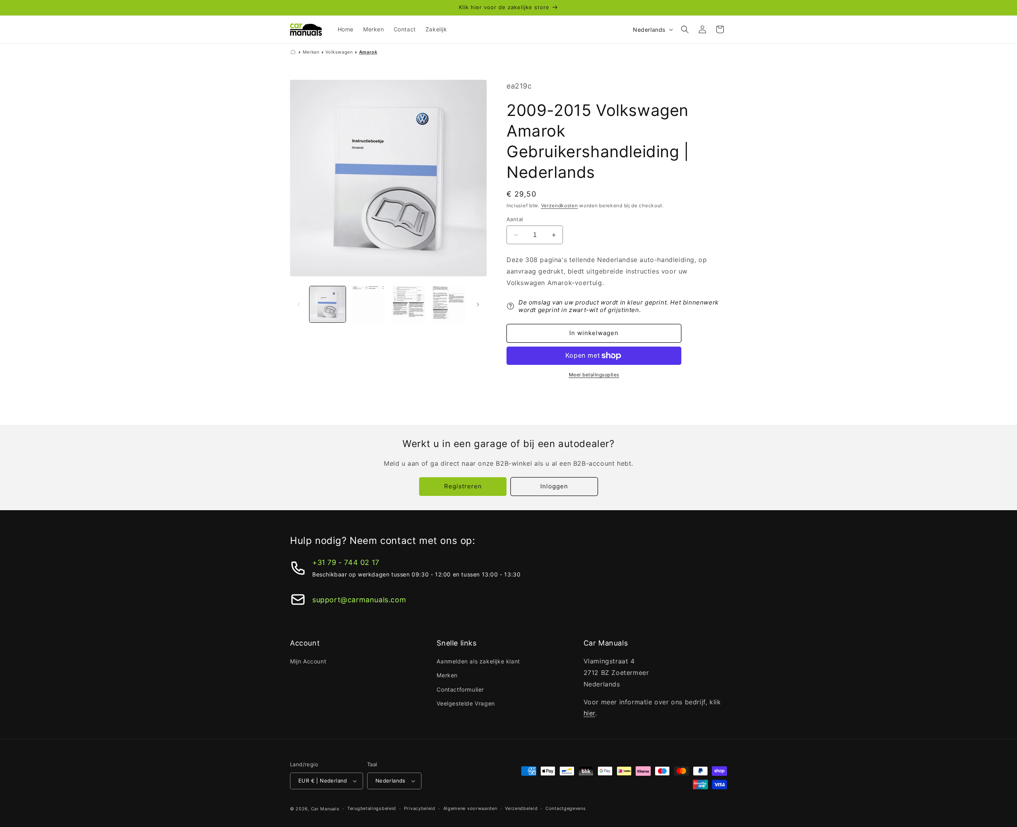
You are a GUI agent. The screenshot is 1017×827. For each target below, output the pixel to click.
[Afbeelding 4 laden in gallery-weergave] (448, 304)
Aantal (515, 219)
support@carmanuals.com (359, 600)
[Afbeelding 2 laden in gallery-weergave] (368, 304)
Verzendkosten (559, 205)
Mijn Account (308, 661)
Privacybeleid (419, 808)
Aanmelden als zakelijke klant (478, 661)
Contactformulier (460, 689)
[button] (685, 29)
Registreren (463, 486)
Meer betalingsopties (594, 375)
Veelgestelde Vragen (466, 703)
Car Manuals (325, 809)
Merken (311, 52)
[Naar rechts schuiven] (478, 304)
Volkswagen (338, 52)
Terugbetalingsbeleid (371, 808)
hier (589, 713)
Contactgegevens (565, 808)
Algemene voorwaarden (470, 808)
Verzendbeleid (521, 808)
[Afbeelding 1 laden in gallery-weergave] (327, 304)
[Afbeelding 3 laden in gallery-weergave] (408, 304)
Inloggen (554, 486)
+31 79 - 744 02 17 (345, 562)
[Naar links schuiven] (298, 304)
